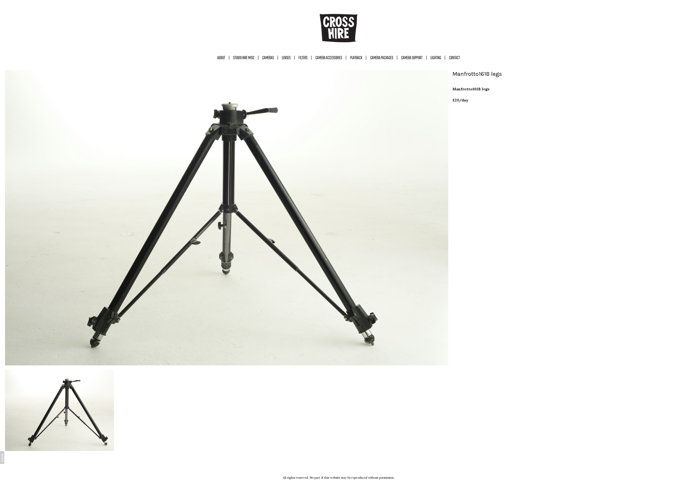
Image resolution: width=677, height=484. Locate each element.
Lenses (286, 58)
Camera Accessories (328, 58)
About (221, 58)
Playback (356, 58)
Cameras (268, 58)
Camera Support (412, 58)
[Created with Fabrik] (2, 457)
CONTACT (454, 58)
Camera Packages (381, 58)
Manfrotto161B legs (477, 74)
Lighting (436, 58)
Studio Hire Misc (243, 58)
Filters (303, 58)
